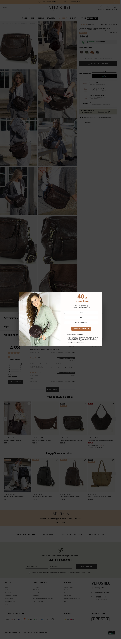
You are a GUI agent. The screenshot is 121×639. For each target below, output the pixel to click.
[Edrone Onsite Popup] (60, 319)
